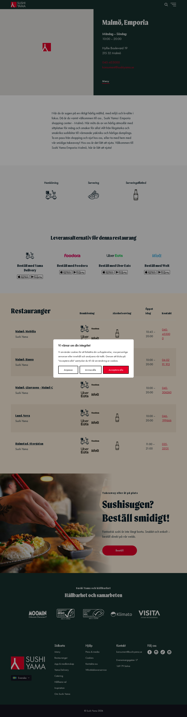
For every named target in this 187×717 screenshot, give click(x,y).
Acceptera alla (116, 369)
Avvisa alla (90, 369)
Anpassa (68, 369)
